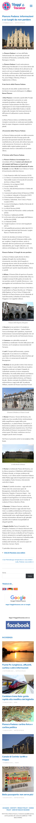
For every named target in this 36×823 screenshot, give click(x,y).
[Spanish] (16, 589)
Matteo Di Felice (20, 23)
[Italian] (13, 589)
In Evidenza (7, 637)
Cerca (4, 572)
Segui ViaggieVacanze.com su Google (18, 604)
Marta (17, 762)
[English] (3, 589)
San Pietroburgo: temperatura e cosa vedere (17, 559)
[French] (6, 589)
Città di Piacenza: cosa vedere (14, 553)
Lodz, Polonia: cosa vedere (24, 562)
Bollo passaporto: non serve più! (17, 794)
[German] (10, 589)
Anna (15, 702)
